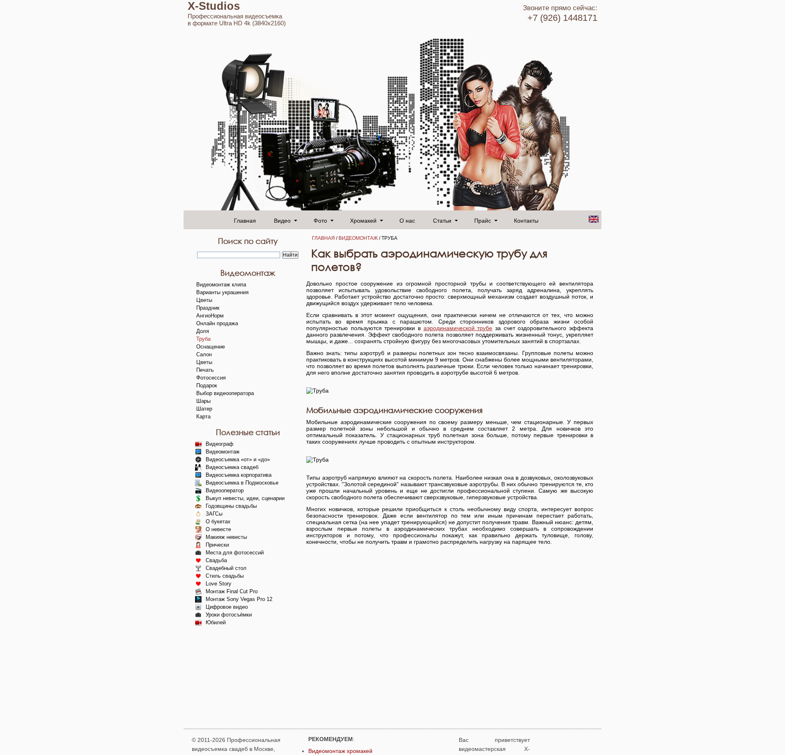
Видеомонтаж (358, 238)
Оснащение (210, 347)
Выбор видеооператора (225, 393)
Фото (320, 220)
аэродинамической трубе (458, 328)
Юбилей (216, 622)
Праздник (208, 308)
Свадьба (216, 560)
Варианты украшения (222, 292)
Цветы (204, 300)
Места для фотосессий (235, 552)
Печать (205, 370)
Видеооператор (225, 490)
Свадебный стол (226, 568)
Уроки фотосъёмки (229, 615)
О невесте (218, 529)
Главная (245, 220)
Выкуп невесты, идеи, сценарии (245, 498)
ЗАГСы (214, 514)
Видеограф (219, 444)
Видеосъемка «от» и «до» (238, 459)
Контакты (526, 220)
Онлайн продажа (217, 323)
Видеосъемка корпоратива (238, 475)
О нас (407, 220)
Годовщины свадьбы (231, 506)
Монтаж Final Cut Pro (232, 591)
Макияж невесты (226, 537)
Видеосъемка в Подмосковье (242, 483)
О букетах (218, 521)
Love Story (218, 584)
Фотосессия (211, 378)
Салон (204, 354)
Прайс (482, 220)
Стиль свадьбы (225, 576)
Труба (203, 339)
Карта (203, 416)
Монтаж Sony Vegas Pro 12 (239, 599)
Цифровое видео (227, 607)
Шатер (204, 409)
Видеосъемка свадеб (232, 467)
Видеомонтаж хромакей (340, 751)
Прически (217, 545)
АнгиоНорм (210, 316)
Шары (203, 401)
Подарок (206, 385)
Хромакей (363, 220)
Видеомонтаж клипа (221, 284)
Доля (202, 331)
